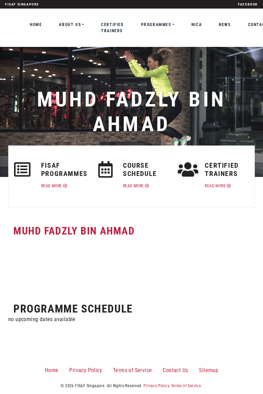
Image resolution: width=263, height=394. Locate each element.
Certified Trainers (112, 27)
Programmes (156, 24)
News (224, 24)
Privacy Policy (85, 370)
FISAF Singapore (22, 4)
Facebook (248, 4)
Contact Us (175, 370)
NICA (196, 24)
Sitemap (208, 370)
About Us (70, 24)
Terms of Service (132, 370)
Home (36, 24)
